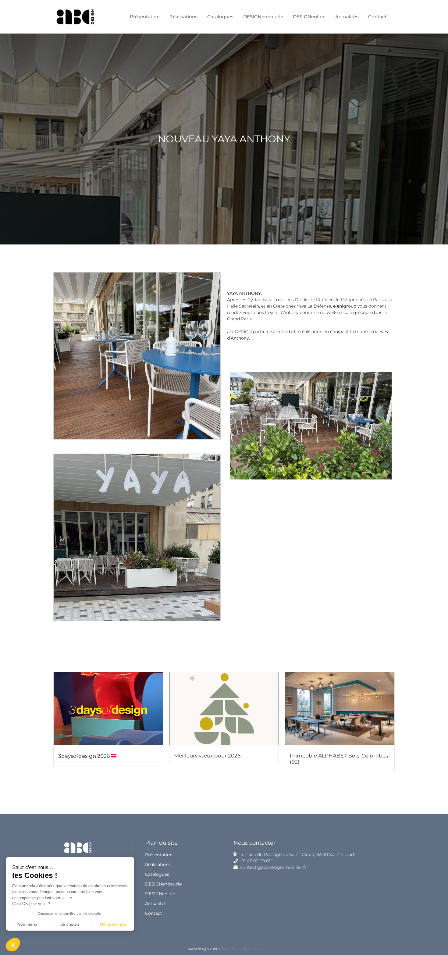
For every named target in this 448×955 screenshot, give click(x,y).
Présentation (158, 854)
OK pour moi (113, 924)
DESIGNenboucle (163, 884)
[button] (12, 944)
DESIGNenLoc (160, 893)
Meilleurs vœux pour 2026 (207, 756)
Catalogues (157, 874)
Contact (153, 913)
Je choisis (70, 924)
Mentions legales (241, 948)
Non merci (27, 924)
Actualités (155, 903)
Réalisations (158, 864)
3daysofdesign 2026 (84, 756)
